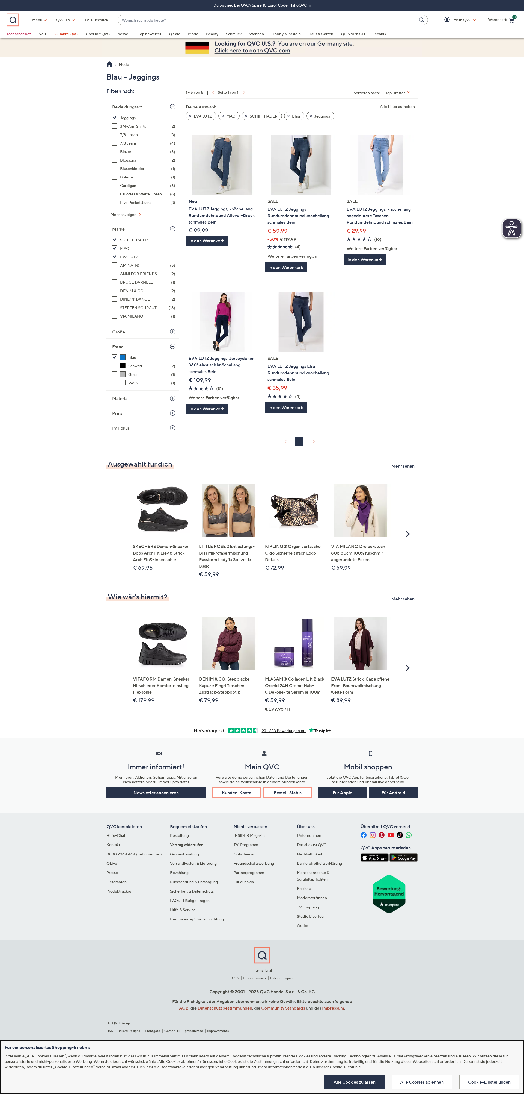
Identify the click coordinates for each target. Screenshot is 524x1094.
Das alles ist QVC (311, 844)
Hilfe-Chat (115, 835)
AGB (184, 1008)
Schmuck (234, 33)
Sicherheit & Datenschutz (192, 891)
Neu (42, 33)
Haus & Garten (320, 33)
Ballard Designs (129, 1031)
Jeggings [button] (322, 116)
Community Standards (283, 1008)
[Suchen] (422, 20)
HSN (110, 1031)
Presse (112, 872)
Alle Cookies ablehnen (422, 1082)
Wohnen (256, 33)
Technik (379, 33)
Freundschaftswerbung (254, 863)
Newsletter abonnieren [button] (156, 792)
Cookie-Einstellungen (489, 1082)
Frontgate (152, 1031)
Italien (275, 978)
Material (120, 398)
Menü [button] (37, 19)
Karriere (304, 888)
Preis (117, 413)
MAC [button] (230, 116)
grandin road (194, 1031)
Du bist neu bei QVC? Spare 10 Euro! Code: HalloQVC (260, 5)
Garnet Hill (172, 1031)
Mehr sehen (403, 466)
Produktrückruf (119, 891)
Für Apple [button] (342, 792)
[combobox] (267, 20)
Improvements (218, 1031)
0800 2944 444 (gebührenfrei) (134, 854)
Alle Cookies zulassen (355, 1082)
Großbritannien (254, 978)
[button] (454, 20)
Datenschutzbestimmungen (225, 1008)
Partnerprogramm (249, 872)
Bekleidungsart (127, 107)
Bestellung (179, 835)
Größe (118, 332)
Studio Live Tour (311, 916)
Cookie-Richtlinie (345, 1066)
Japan (288, 978)
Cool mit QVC (98, 33)
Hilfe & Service (183, 909)
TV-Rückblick (96, 19)
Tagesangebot (19, 33)
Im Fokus (121, 428)
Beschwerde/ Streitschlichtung (197, 919)
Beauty (212, 33)
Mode (193, 33)
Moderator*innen (312, 897)
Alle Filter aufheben (397, 106)
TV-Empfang (308, 907)
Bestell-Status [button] (288, 792)
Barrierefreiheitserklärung (319, 863)
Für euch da (244, 881)
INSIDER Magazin (249, 835)
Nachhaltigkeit (309, 854)
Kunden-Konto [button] (236, 792)
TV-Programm (246, 844)
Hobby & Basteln (286, 33)
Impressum (333, 1008)
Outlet (302, 925)
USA (235, 978)
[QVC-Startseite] (109, 64)
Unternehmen (309, 835)
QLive (111, 863)
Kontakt (113, 844)
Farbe (118, 346)
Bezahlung (179, 872)
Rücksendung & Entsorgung (194, 881)
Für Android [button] (393, 792)
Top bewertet (149, 33)
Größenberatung (184, 854)
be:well (124, 33)
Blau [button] (295, 116)
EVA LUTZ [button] (202, 116)
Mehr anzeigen (124, 214)
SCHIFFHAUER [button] (263, 116)
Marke (118, 229)
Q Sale (174, 33)
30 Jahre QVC (65, 33)
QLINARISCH (353, 33)
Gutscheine (244, 854)
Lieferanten (116, 881)
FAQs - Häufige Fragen (190, 900)
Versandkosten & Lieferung (193, 863)
